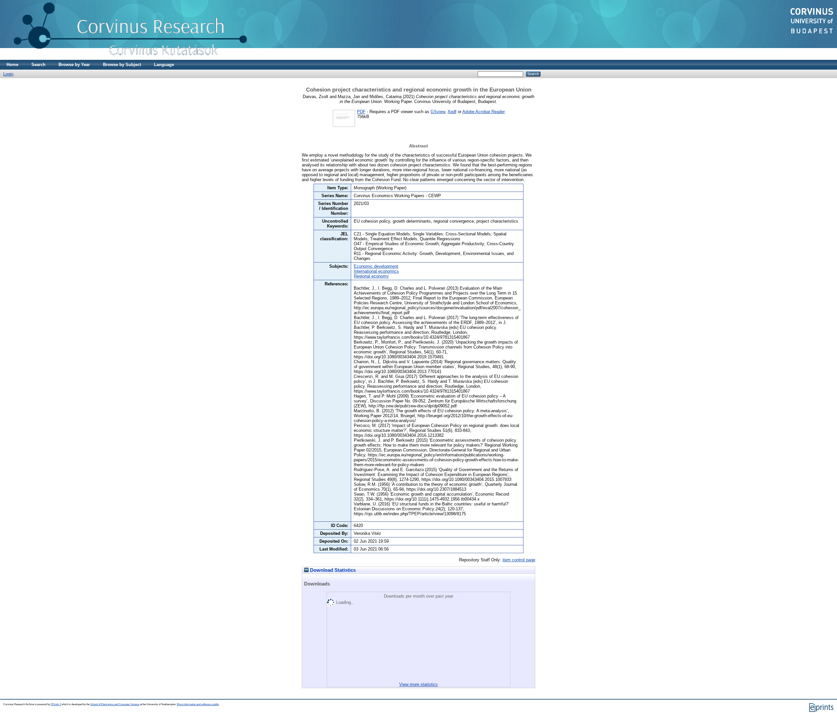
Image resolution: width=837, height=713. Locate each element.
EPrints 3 (56, 704)
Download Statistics (332, 570)
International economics (376, 271)
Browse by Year (74, 64)
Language (164, 64)
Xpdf (452, 111)
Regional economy (371, 276)
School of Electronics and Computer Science (114, 704)
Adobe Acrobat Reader (483, 111)
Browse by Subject (122, 64)
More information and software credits (198, 704)
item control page (519, 559)
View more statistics (418, 684)
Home (12, 64)
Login (8, 74)
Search (38, 64)
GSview (438, 111)
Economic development (376, 266)
